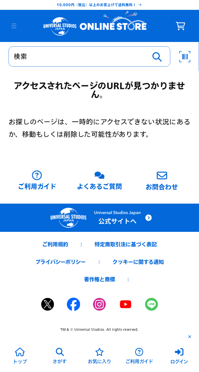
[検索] (157, 56)
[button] (14, 26)
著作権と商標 (99, 279)
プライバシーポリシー (60, 262)
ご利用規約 (55, 244)
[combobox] (89, 56)
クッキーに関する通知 (138, 262)
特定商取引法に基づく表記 (126, 244)
